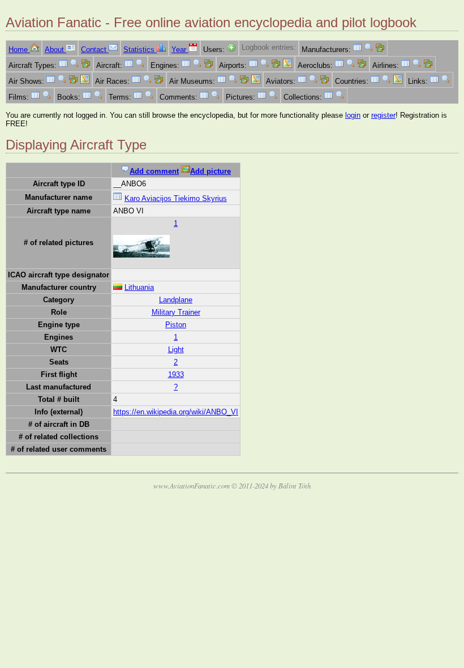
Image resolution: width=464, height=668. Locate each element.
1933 (176, 374)
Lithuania (139, 287)
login (352, 115)
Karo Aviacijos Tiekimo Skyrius (175, 198)
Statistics (140, 49)
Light (176, 349)
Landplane (175, 300)
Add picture (210, 171)
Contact (95, 49)
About (55, 49)
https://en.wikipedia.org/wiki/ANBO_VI (175, 412)
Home (19, 49)
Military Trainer (176, 312)
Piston (175, 324)
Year (179, 49)
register (383, 115)
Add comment (154, 171)
